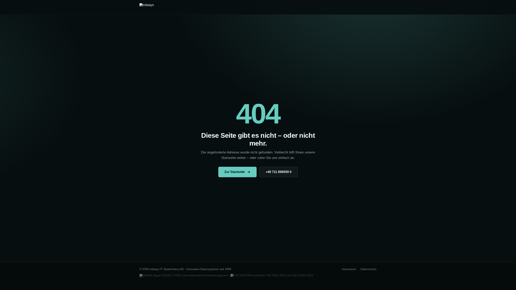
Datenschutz (369, 269)
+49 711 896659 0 (278, 172)
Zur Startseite (234, 172)
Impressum (349, 269)
